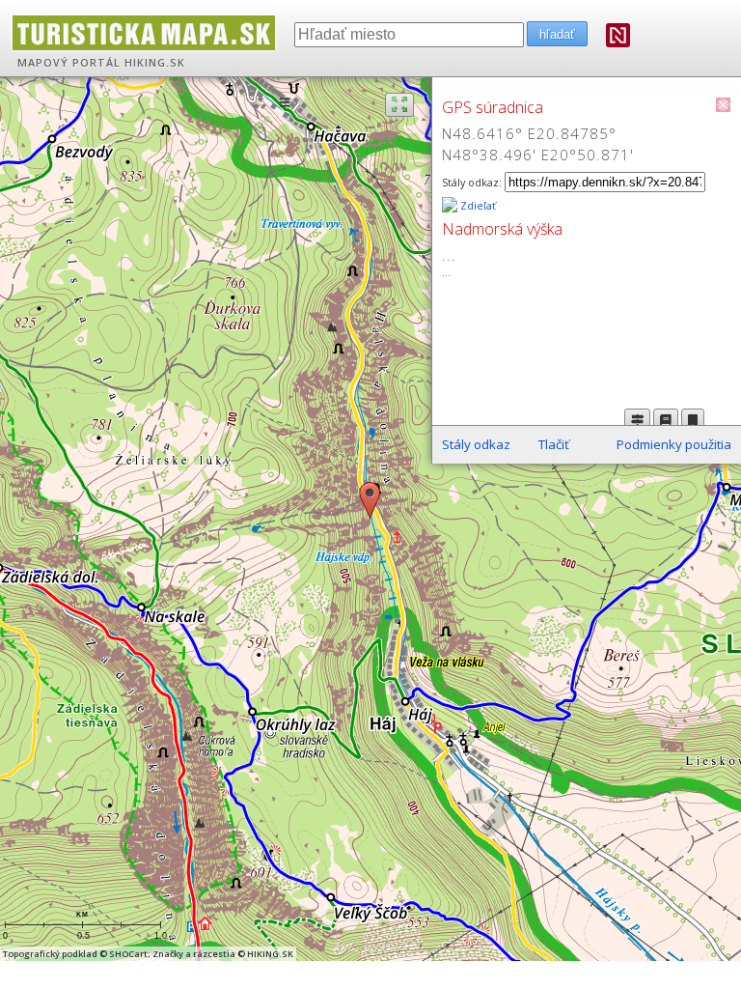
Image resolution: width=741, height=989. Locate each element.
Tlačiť (553, 444)
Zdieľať (476, 205)
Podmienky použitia (674, 444)
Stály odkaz (476, 444)
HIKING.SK (154, 63)
